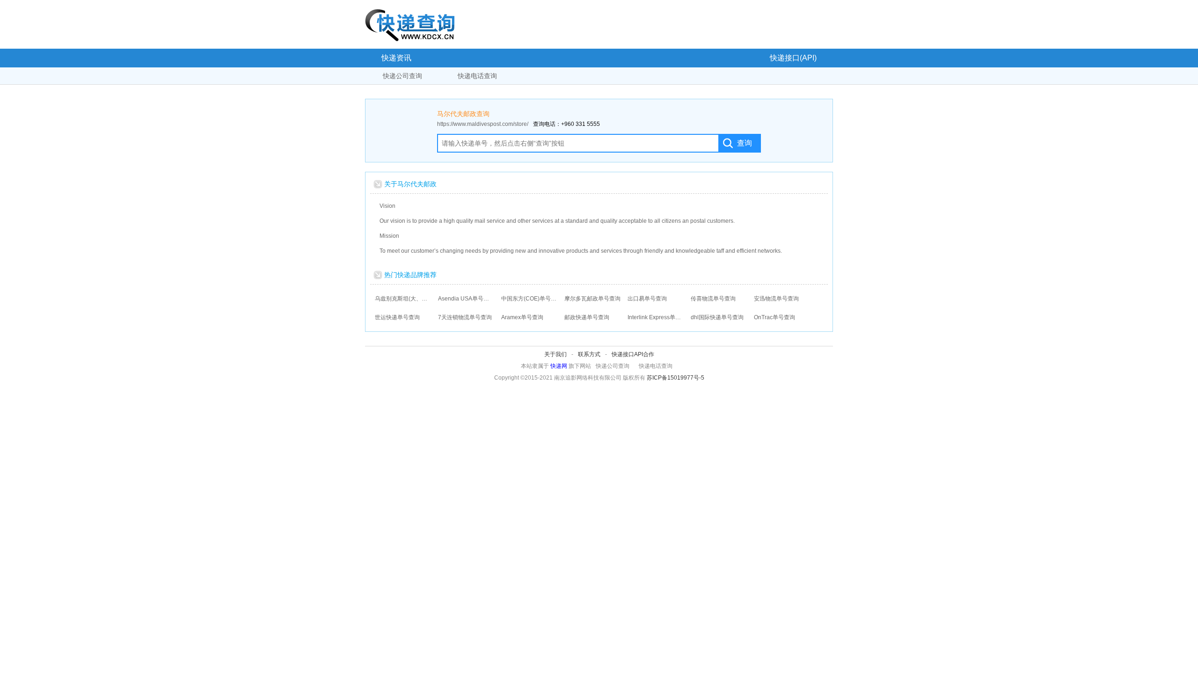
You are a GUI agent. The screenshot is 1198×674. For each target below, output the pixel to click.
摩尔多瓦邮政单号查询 (592, 298)
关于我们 (555, 354)
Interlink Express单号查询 (656, 317)
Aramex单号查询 (522, 317)
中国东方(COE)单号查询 (529, 298)
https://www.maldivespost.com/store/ (482, 124)
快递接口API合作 (633, 354)
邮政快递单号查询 (586, 317)
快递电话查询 (477, 76)
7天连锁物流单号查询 (465, 317)
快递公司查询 (402, 76)
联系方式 (589, 354)
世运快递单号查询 (397, 317)
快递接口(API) (793, 58)
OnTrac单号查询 (774, 317)
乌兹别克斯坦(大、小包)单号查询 (403, 298)
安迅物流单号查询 (776, 298)
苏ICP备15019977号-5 (675, 377)
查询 (744, 143)
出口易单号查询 (647, 298)
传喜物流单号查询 (713, 298)
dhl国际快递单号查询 (717, 317)
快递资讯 (396, 58)
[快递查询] (409, 25)
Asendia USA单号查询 (466, 298)
